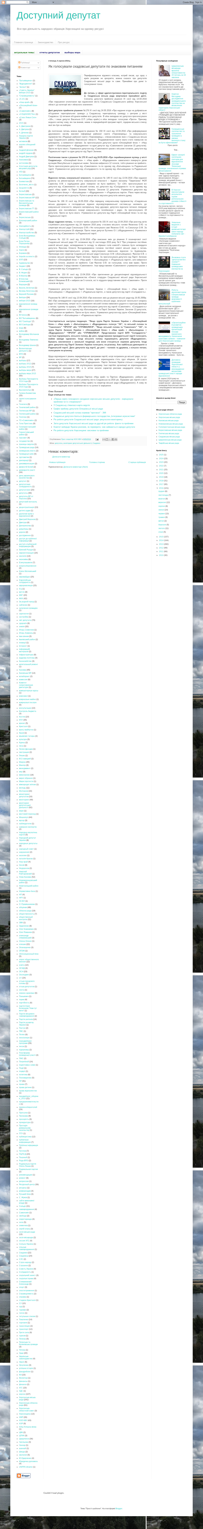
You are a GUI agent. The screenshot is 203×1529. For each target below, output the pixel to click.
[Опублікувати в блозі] (106, 439)
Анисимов (23, 160)
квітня (161, 521)
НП (20, 894)
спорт (21, 1287)
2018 (161, 481)
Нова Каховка (25, 877)
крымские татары (27, 736)
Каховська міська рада (169, 420)
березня (162, 525)
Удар (21, 1353)
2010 (161, 555)
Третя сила (24, 1332)
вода (21, 328)
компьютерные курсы (28, 691)
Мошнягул (23, 817)
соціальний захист (27, 1275)
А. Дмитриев (24, 126)
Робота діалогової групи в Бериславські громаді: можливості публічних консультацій (172, 297)
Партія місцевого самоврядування (26, 1015)
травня (161, 517)
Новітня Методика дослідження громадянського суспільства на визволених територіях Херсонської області (172, 102)
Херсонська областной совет (26, 1409)
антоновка (23, 163)
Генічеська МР (25, 411)
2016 (161, 488)
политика (23, 1074)
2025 (161, 455)
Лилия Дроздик (26, 749)
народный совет (26, 849)
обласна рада (25, 911)
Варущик (23, 284)
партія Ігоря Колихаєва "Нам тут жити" (28, 1008)
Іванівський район (27, 639)
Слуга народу (25, 1262)
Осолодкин (24, 975)
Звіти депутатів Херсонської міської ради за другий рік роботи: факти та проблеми (93, 423)
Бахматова (24, 181)
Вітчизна (23, 315)
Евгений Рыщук (26, 550)
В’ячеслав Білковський (24, 280)
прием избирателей (28, 1107)
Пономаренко (25, 1078)
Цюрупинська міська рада (170, 440)
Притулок (23, 1113)
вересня (162, 502)
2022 (161, 466)
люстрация (24, 752)
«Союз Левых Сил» (27, 117)
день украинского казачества (27, 477)
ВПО (21, 354)
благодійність (25, 226)
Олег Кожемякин (26, 929)
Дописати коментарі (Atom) (75, 467)
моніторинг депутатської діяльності (77, 443)
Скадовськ (23, 1256)
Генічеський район (27, 414)
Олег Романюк (25, 932)
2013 (161, 544)
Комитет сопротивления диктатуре (26, 685)
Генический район (27, 407)
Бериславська (25, 194)
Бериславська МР (27, 197)
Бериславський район (29, 212)
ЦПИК (21, 1435)
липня (161, 510)
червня (161, 514)
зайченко (23, 605)
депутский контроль (28, 502)
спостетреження (26, 1290)
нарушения (24, 852)
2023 (161, 462)
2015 (21, 123)
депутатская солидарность (25, 485)
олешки (22, 944)
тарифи (22, 1310)
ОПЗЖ (22, 951)
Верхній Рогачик (26, 294)
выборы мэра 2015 (27, 373)
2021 (161, 470)
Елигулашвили (25, 562)
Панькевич (24, 996)
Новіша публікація (57, 462)
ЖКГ (21, 595)
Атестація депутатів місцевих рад (28, 167)
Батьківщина (24, 178)
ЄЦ (20, 589)
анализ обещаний (27, 144)
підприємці (24, 1050)
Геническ (23, 404)
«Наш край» (24, 102)
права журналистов (28, 1091)
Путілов (22, 1151)
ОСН (21, 971)
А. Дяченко (24, 133)
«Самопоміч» (25, 111)
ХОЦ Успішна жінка (27, 1427)
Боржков (23, 253)
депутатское (24, 490)
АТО (21, 172)
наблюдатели (25, 824)
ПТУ (21, 1133)
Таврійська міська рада (169, 443)
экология (23, 1455)
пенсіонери (24, 1038)
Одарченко (24, 926)
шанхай (22, 1448)
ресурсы (23, 1188)
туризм (22, 1336)
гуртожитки (24, 457)
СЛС (21, 1259)
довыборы (23, 529)
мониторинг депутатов (24, 795)
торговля (23, 1323)
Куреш (22, 742)
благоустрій (24, 229)
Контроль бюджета (27, 711)
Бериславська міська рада (170, 430)
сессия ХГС (24, 1241)
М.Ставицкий (25, 759)
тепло (21, 1313)
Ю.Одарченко (25, 1458)
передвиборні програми (25, 1042)
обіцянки (23, 907)
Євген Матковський (27, 571)
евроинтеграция (26, 553)
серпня (161, 506)
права (21, 1084)
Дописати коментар (61, 457)
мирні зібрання (26, 778)
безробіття (24, 188)
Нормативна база (27, 891)
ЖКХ (21, 598)
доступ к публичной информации (27, 545)
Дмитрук (22, 522)
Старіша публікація (137, 462)
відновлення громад (28, 304)
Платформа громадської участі (27, 1054)
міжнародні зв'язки (27, 784)
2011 (161, 551)
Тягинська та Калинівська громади (28, 1343)
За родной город (26, 602)
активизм (23, 141)
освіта (22, 965)
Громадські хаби (26, 454)
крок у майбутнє (26, 730)
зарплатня (24, 614)
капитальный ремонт (28, 664)
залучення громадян (28, 608)
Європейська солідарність (25, 581)
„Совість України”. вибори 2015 (27, 91)
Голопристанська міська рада (172, 427)
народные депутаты (28, 843)
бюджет (22, 266)
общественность (26, 914)
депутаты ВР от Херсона (26, 497)
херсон (22, 1394)
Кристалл (23, 726)
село (21, 1222)
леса (21, 746)
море (21, 811)
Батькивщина (25, 175)
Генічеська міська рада (169, 433)
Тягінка (22, 1350)
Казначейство (25, 661)
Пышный (23, 1157)
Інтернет (23, 646)
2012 (161, 548)
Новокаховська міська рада (171, 424)
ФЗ (20, 1375)
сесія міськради (26, 1237)
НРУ (21, 898)
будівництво (24, 263)
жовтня (161, 499)
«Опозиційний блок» (28, 105)
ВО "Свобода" (25, 321)
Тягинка (22, 1339)
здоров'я (23, 623)
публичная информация (25, 1141)
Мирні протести (26, 781)
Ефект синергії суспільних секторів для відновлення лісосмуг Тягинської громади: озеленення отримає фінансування (172, 163)
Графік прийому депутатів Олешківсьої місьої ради (78, 409)
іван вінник (24, 636)
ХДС (21, 1391)
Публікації (25, 63)
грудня (161, 491)
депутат (22, 481)
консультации (25, 708)
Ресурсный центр (27, 1184)
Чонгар (22, 1445)
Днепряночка (25, 526)
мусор (21, 820)
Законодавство (45, 42)
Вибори (22, 297)
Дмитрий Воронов (27, 519)
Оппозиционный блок (28, 954)
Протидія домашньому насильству (25, 1127)
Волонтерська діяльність (25, 349)
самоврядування (26, 1209)
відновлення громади (28, 309)
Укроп (21, 1362)
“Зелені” (22, 87)
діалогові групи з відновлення (26, 515)
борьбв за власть (26, 256)
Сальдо (22, 1206)
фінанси (22, 1384)
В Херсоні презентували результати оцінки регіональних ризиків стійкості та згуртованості (172, 197)
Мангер (22, 765)
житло (22, 592)
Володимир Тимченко (28, 340)
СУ (20, 1303)
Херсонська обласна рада (170, 414)
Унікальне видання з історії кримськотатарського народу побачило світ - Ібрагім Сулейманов (172, 229)
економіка (23, 559)
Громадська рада (26, 447)
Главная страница (23, 42)
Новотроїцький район (28, 886)
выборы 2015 (25, 367)
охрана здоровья (26, 993)
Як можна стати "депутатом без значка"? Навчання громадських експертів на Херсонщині (172, 264)
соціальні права (26, 1278)
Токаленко (23, 1319)
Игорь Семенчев (26, 630)
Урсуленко (23, 1365)
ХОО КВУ (23, 1420)
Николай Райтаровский (25, 873)
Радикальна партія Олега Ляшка (27, 1165)
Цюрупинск (24, 1439)
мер (21, 772)
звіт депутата (25, 620)
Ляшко (22, 755)
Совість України (26, 1269)
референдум (25, 1191)
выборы (22, 360)
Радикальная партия (28, 1169)
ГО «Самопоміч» (26, 420)
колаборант (24, 676)
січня (161, 532)
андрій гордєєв (25, 153)
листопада (163, 495)
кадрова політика (27, 658)
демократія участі (27, 470)
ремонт (22, 1178)
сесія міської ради (27, 1232)
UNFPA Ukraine (26, 1467)
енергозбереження (27, 566)
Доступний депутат (58, 15)
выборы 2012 (25, 364)
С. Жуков (23, 1197)
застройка (23, 617)
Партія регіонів (26, 1019)
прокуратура (24, 1122)
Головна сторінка (97, 462)
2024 (161, 458)
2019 (161, 477)
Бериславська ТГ (26, 208)
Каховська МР (25, 673)
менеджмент (24, 768)
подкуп (22, 1071)
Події (21, 1068)
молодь (22, 788)
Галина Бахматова (27, 393)
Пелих (22, 1034)
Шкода (22, 1452)
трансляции (24, 1326)
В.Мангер (23, 276)
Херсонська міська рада (169, 417)
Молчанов (23, 791)
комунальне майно (27, 699)
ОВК (21, 922)
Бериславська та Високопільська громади (26, 203)
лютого (161, 528)
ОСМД (22, 968)
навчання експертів (27, 827)
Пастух (22, 1028)
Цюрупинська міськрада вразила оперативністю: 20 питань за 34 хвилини (179, 72)
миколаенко (24, 775)
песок (21, 1046)
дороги (22, 532)
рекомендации (25, 1175)
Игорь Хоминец (26, 633)
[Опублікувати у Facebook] (113, 439)
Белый (22, 191)
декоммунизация (26, 463)
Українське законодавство (25, 1357)
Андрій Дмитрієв (26, 156)
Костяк (22, 717)
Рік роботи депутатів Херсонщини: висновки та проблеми (81, 430)
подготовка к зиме (27, 1065)
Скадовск (96, 443)
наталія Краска (26, 859)
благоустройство (26, 232)
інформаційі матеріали (24, 650)
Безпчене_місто (26, 185)
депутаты (58, 443)
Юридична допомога (28, 1461)
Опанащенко (25, 947)
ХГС (21, 1388)
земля (22, 626)
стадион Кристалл (27, 1300)
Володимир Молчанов (29, 334)
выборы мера (25, 370)
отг (20, 978)
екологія (22, 556)
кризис (22, 723)
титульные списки (27, 1316)
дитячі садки (24, 511)
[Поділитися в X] (109, 439)
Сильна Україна (26, 1244)
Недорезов (24, 868)
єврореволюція (26, 585)
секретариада (25, 1219)
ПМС (21, 1058)
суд (20, 1306)
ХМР (21, 1417)
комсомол (23, 696)
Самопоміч (24, 1213)
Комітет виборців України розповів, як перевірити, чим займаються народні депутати (94, 427)
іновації (22, 643)
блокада (22, 247)
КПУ (21, 720)
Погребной (24, 1061)
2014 (161, 540)
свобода (22, 1216)
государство (24, 441)
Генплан (23, 417)
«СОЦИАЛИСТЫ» (27, 114)
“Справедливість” (27, 96)
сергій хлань (24, 1229)
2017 (161, 484)
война (21, 331)
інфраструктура (26, 655)
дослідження (25, 535)
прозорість (24, 1119)
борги (21, 250)
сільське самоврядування (26, 1248)
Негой (21, 865)
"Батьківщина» (25, 80)
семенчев (23, 1225)
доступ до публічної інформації (28, 540)
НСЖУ (22, 901)
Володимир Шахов (27, 345)
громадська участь (27, 451)
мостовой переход (27, 814)
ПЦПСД (22, 1154)
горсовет (23, 438)
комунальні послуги (27, 702)
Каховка (22, 670)
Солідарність (25, 1272)
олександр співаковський (25, 936)
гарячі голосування (27, 399)
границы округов (26, 444)
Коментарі (25, 67)
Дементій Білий (26, 467)
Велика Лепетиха (27, 291)
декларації (24, 460)
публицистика (25, 1137)
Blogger (118, 1508)
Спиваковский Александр (25, 1283)
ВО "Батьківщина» (27, 318)
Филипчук (23, 1378)
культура (23, 739)
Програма (23, 1116)
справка (22, 1297)
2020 (161, 473)
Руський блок (25, 1194)
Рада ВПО (23, 1160)
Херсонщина (25, 1414)
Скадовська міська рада (169, 437)
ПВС (21, 1031)
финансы (23, 1381)
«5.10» (22, 99)
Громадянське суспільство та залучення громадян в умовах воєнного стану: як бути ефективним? (172, 136)
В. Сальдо (23, 269)
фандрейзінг (24, 1372)
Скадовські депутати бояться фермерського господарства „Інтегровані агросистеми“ (94, 416)
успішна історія (26, 1368)
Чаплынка (23, 1442)
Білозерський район (28, 220)
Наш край (23, 862)
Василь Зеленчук (26, 288)
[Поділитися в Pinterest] (116, 439)
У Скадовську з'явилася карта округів (72, 405)
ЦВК (21, 1432)
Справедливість (26, 1294)
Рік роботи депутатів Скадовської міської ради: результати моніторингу (88, 419)
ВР (20, 357)
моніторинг (24, 800)
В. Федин (23, 273)
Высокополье (25, 390)
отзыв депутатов (26, 986)
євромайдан (24, 577)
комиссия (23, 679)
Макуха (22, 762)
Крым (21, 733)
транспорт (24, 1329)
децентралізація (26, 507)
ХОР (21, 1423)
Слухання (23, 1265)
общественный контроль (26, 918)
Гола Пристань (26, 423)
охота (21, 990)
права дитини (25, 1087)
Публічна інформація (28, 1145)
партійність (24, 1003)
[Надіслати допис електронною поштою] (97, 439)
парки (21, 999)
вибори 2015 (24, 301)
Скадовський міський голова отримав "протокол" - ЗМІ (80, 413)
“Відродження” (25, 84)
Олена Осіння (25, 941)
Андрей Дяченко (26, 150)
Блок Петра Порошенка (24, 242)
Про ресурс (64, 42)
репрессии (24, 1181)
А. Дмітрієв (24, 129)
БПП (21, 260)
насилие (23, 855)
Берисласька (25, 217)
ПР (20, 1081)
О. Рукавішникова (27, 904)
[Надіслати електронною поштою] (103, 439)
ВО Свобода (24, 324)
